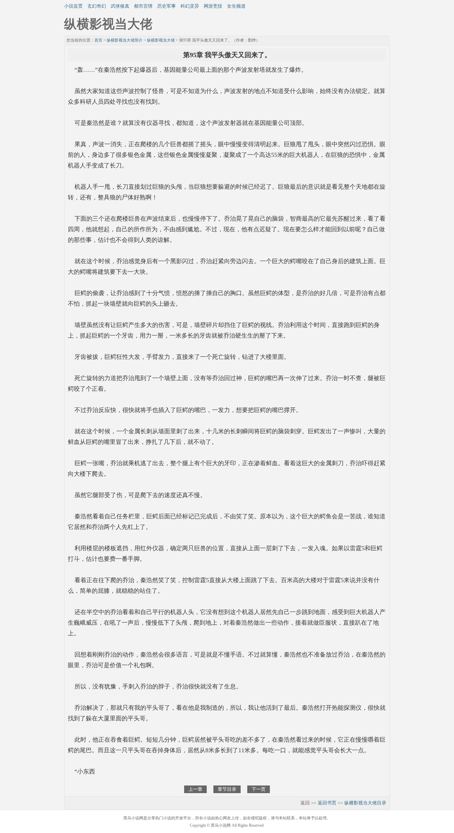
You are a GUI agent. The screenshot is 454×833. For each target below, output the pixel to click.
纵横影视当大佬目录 (365, 802)
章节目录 (227, 789)
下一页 (259, 789)
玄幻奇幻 (96, 6)
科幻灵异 (189, 6)
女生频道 (236, 6)
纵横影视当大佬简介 (125, 40)
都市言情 (143, 6)
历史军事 (166, 6)
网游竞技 (213, 6)
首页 (98, 40)
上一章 (195, 789)
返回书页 (327, 802)
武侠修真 (120, 6)
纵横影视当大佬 (161, 40)
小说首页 (73, 6)
